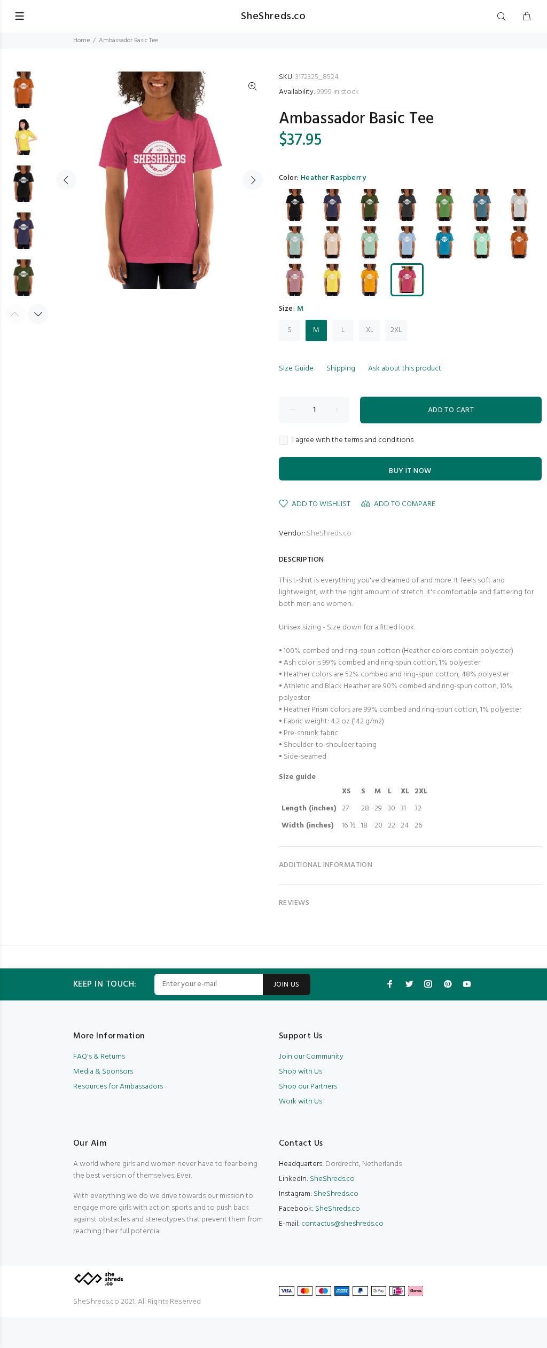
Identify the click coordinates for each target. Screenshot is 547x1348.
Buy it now (410, 471)
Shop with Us (300, 1072)
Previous (66, 180)
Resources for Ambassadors (118, 1087)
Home (81, 40)
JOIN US (287, 985)
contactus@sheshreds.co (342, 1224)
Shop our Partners (308, 1087)
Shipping (340, 368)
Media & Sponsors (103, 1072)
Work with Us (300, 1101)
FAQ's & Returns (99, 1057)
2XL (396, 330)
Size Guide (296, 368)
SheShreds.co (329, 533)
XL (370, 330)
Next (253, 180)
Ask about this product (404, 368)
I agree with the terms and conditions (352, 440)
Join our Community (311, 1057)
